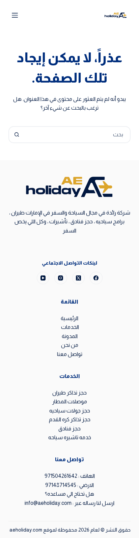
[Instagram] (60, 278)
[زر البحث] (17, 134)
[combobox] (77, 134)
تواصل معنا (69, 354)
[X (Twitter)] (78, 278)
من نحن (69, 345)
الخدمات (69, 327)
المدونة (70, 336)
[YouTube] (43, 278)
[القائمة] (15, 15)
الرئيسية (69, 318)
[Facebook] (96, 278)
